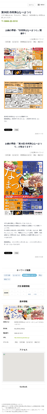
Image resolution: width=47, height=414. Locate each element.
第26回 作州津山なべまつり (16, 12)
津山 (35, 42)
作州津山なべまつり (26, 42)
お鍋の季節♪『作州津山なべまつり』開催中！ (23, 32)
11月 (35, 294)
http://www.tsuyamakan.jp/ (21, 337)
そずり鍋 (7, 42)
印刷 (16, 130)
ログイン (31, 5)
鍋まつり (40, 42)
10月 (29, 294)
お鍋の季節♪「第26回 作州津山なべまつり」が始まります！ (23, 145)
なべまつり (15, 42)
